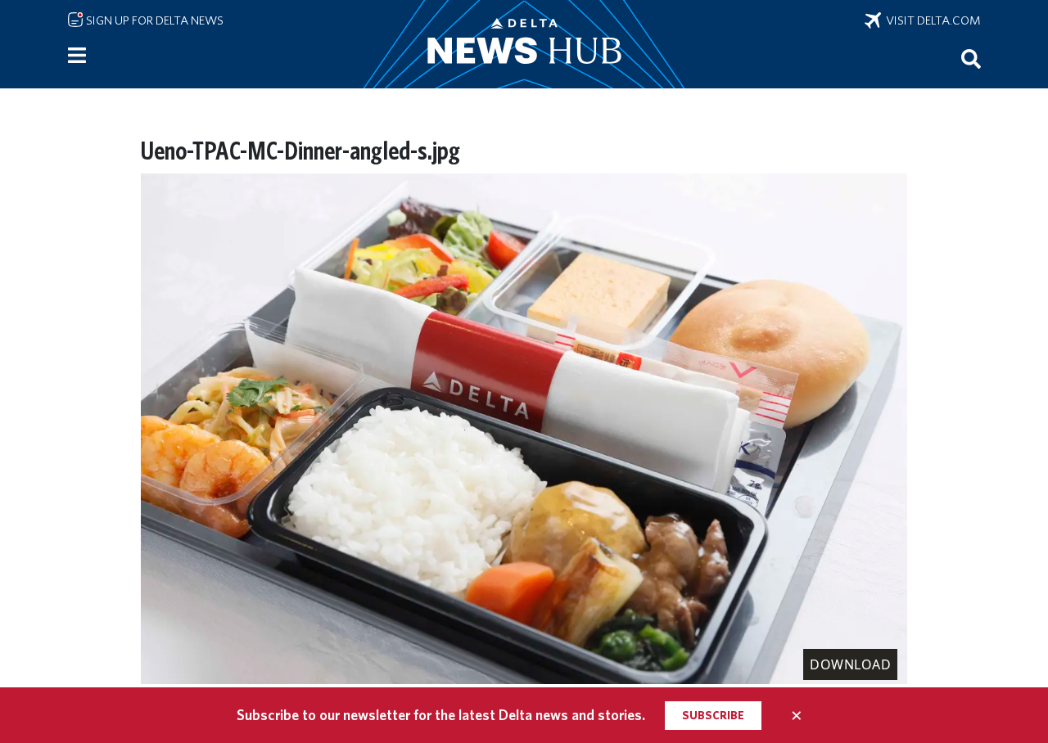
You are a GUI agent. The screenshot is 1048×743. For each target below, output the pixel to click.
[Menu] (77, 56)
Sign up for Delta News (154, 20)
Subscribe (713, 715)
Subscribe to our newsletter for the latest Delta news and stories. (441, 714)
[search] (971, 58)
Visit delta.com (931, 20)
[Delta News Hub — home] (524, 44)
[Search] (971, 58)
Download (850, 664)
